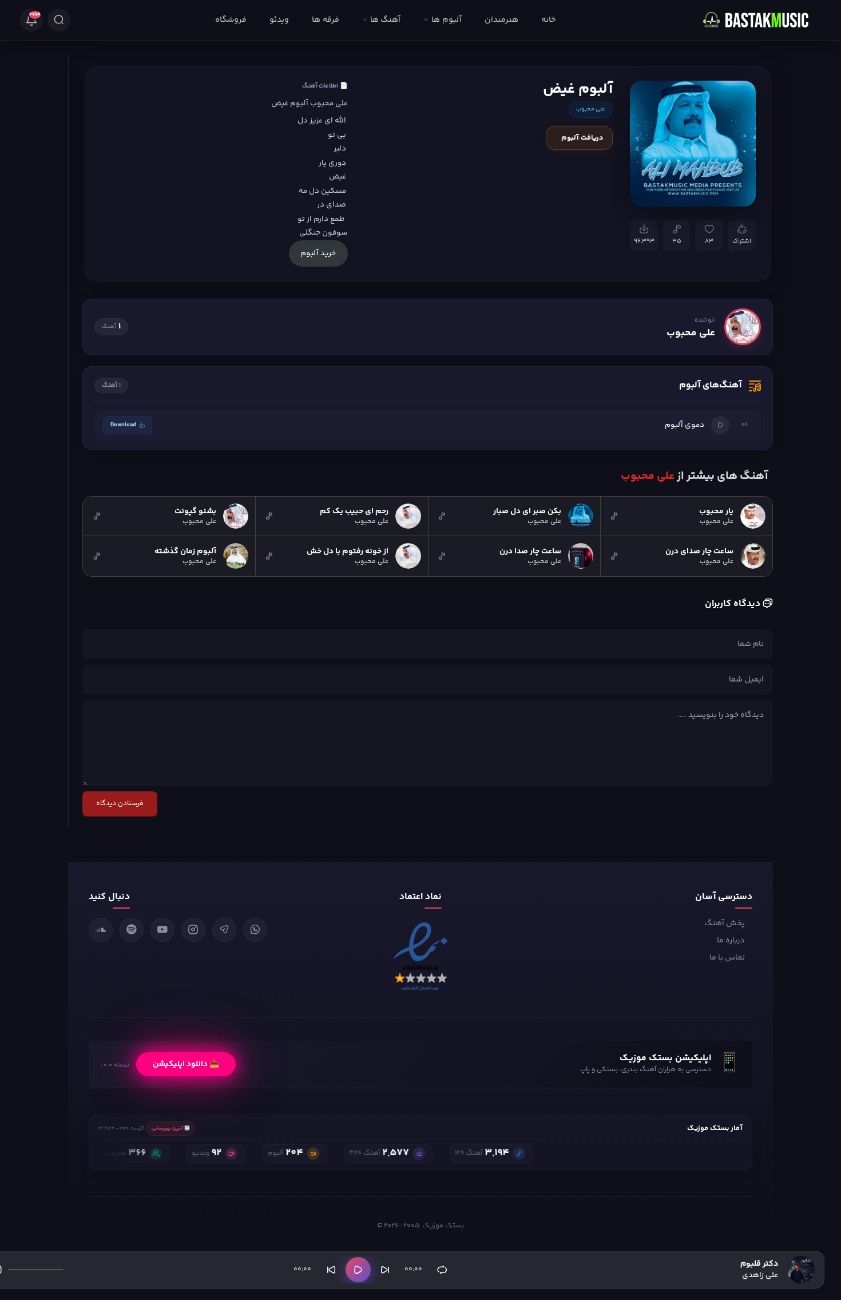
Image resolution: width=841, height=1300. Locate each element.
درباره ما (731, 940)
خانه (548, 20)
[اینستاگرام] (193, 930)
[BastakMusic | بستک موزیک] (761, 20)
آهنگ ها (385, 20)
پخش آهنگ (724, 923)
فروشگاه (231, 20)
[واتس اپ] (255, 930)
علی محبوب (590, 109)
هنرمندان (501, 20)
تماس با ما (727, 958)
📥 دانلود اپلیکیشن (186, 1064)
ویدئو (279, 20)
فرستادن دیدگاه (120, 803)
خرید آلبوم (318, 253)
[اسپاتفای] (132, 930)
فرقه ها (325, 20)
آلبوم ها (446, 20)
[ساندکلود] (101, 930)
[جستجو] (58, 20)
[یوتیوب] (162, 930)
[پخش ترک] (720, 425)
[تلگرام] (224, 930)
